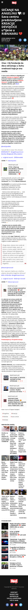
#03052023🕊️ (5, 152)
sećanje (5, 420)
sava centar (15, 416)
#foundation (18, 154)
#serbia (3, 154)
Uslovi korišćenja (14, 598)
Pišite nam (14, 600)
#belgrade (10, 154)
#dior (3, 275)
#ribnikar (8, 275)
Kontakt (14, 592)
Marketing (14, 594)
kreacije (14, 413)
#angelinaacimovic (17, 152)
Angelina (5, 413)
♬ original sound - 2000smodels (12, 157)
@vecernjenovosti (7, 268)
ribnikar (5, 416)
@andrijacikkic (6, 146)
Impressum (14, 596)
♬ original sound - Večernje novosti (13, 279)
